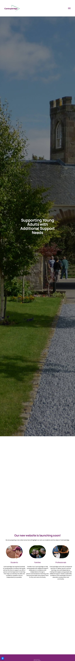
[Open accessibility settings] (2, 658)
